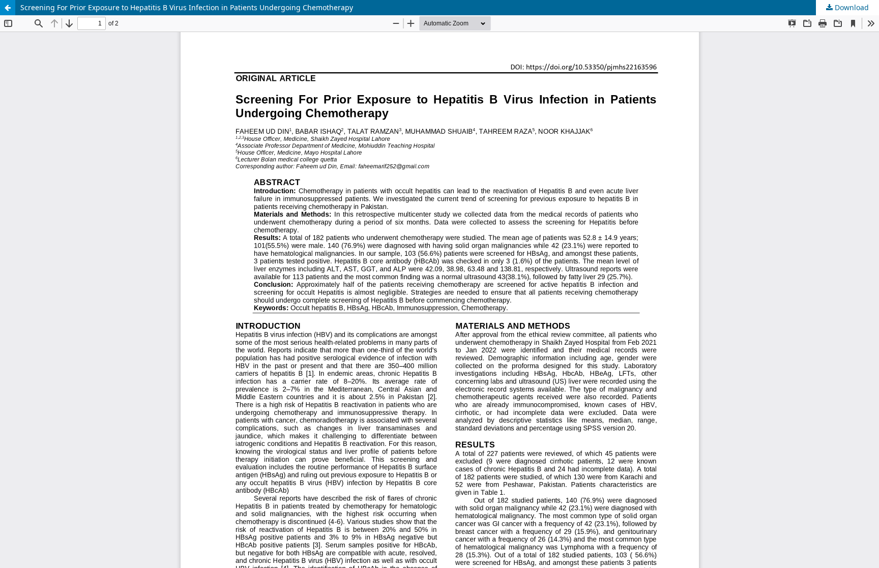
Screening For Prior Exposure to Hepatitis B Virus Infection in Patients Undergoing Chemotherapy (186, 7)
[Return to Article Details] (7, 7)
